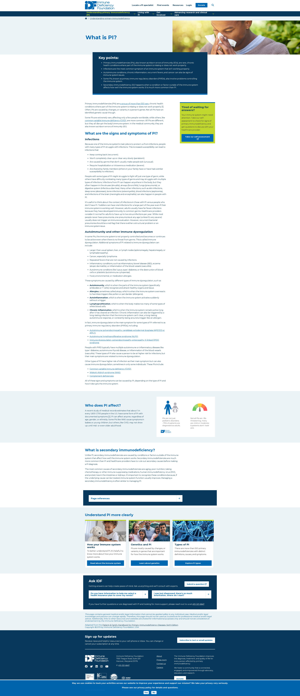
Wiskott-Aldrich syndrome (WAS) (105, 372)
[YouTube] (106, 666)
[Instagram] (101, 666)
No (154, 692)
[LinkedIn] (96, 666)
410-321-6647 (123, 665)
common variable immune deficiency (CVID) (105, 120)
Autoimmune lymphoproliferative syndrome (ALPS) (114, 336)
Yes (146, 692)
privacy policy (144, 688)
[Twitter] (91, 666)
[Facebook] (86, 666)
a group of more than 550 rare (134, 104)
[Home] (86, 18)
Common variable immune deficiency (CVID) (110, 369)
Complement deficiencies (102, 376)
